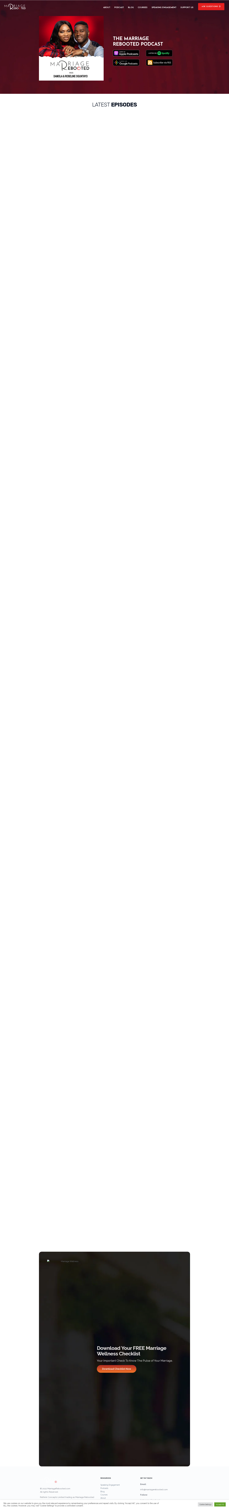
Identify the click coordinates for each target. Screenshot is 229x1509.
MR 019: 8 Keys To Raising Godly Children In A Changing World (93, 652)
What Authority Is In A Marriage (91, 354)
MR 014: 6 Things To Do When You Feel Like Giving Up (94, 818)
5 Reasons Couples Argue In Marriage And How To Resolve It (94, 486)
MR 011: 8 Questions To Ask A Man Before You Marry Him (95, 917)
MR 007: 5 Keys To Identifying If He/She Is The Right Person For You (95, 1049)
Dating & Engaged (91, 116)
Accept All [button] (220, 1504)
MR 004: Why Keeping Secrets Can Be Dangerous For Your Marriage (94, 1149)
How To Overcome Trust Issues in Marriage (92, 155)
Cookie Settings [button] (205, 1504)
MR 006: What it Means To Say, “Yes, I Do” (93, 1082)
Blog (131, 8)
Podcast (119, 8)
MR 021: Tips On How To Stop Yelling (92, 586)
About (106, 8)
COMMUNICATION (90, 480)
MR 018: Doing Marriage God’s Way (92, 685)
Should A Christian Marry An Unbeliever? (94, 519)
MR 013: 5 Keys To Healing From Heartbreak (93, 851)
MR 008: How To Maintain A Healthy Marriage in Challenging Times (94, 1016)
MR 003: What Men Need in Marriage (94, 1182)
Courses (142, 8)
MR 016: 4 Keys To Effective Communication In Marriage (95, 751)
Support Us (186, 8)
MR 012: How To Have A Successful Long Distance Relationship (94, 884)
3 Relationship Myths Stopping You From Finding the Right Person (94, 553)
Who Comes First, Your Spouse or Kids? (92, 188)
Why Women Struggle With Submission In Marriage (94, 453)
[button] (211, 6)
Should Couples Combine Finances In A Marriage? (93, 321)
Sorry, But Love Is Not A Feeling (92, 122)
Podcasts (104, 1488)
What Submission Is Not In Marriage (93, 420)
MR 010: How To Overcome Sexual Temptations (94, 950)
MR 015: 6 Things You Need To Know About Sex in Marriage (94, 784)
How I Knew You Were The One (93, 222)
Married (86, 149)
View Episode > (85, 139)
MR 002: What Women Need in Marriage (95, 1215)
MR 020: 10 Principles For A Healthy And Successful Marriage (93, 619)
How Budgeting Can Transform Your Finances (93, 288)
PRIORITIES (87, 182)
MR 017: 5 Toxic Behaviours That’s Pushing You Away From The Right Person (94, 718)
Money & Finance (90, 249)
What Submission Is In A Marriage (92, 387)
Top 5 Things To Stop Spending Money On (91, 255)
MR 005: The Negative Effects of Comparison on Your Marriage (94, 1116)
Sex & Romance (89, 779)
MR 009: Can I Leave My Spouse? (92, 983)
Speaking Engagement (164, 8)
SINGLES (86, 911)
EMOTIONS (87, 845)
